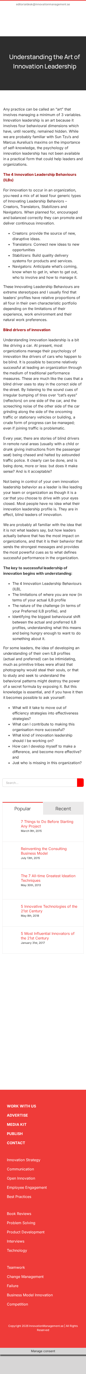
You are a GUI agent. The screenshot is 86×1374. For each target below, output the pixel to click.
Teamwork (16, 1267)
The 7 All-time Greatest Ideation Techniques (48, 878)
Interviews (15, 1241)
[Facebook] (11, 1043)
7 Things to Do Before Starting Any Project (47, 823)
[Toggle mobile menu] (77, 24)
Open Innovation (21, 1178)
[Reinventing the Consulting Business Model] (12, 849)
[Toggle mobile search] (69, 24)
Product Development (25, 1232)
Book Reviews (19, 1213)
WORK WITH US (21, 1106)
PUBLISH (15, 1133)
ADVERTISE (17, 1115)
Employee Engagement (27, 1187)
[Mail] (26, 1043)
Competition (17, 1304)
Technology (17, 1250)
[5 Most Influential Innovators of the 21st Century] (12, 934)
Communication (20, 1169)
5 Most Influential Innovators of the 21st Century (48, 935)
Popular (22, 808)
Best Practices (19, 1196)
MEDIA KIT (17, 1124)
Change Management (25, 1276)
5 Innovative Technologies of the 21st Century (49, 908)
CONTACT (16, 1143)
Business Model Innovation (30, 1295)
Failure (12, 1285)
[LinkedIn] (19, 1043)
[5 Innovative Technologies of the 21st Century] (12, 907)
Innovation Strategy (23, 1160)
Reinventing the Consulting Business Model (44, 851)
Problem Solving (21, 1222)
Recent (63, 808)
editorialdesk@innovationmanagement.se (43, 4)
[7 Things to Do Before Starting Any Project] (12, 822)
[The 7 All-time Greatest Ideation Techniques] (12, 876)
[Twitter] (4, 1043)
